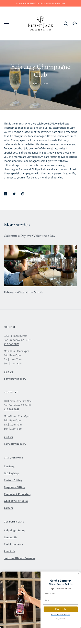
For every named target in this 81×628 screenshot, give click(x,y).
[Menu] (6, 23)
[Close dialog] (78, 573)
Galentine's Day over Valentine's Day (29, 236)
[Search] (65, 23)
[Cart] (74, 23)
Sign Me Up (60, 609)
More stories (17, 224)
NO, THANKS (60, 619)
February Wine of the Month (23, 292)
